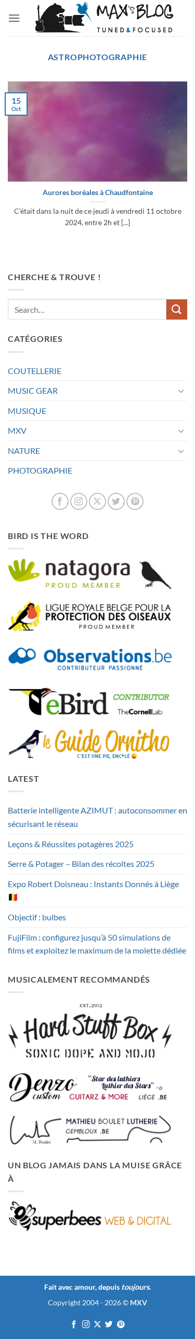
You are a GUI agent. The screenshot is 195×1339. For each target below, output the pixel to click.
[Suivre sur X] (97, 501)
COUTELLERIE (34, 371)
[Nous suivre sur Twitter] (116, 501)
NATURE (24, 450)
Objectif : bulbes (37, 917)
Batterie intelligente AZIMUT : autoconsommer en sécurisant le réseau (97, 817)
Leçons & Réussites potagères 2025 (71, 844)
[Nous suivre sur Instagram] (78, 501)
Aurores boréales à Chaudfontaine (98, 192)
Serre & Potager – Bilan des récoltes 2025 (81, 863)
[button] (14, 18)
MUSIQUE (27, 411)
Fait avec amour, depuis (96, 1286)
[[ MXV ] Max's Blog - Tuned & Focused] (103, 18)
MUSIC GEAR (33, 390)
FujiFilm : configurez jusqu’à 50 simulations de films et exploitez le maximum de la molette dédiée (97, 944)
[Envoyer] (176, 309)
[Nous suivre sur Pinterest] (135, 501)
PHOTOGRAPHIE (40, 470)
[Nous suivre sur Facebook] (60, 501)
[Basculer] (181, 390)
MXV (17, 430)
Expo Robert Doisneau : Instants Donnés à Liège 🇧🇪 (93, 890)
